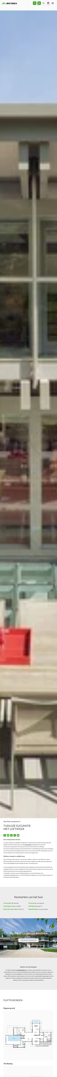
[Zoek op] (43, 3)
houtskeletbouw (21, 970)
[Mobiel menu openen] (52, 3)
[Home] (17, 3)
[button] (4, 835)
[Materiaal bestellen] (39, 3)
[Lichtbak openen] (28, 1035)
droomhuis (28, 844)
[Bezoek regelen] (34, 3)
